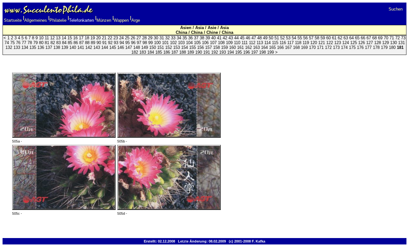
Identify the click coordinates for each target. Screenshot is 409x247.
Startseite (13, 20)
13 (58, 37)
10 (41, 37)
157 (208, 47)
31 (161, 37)
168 (296, 47)
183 (142, 52)
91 (104, 42)
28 (144, 37)
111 (245, 42)
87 (81, 42)
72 (397, 37)
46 (248, 37)
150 (152, 47)
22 (110, 37)
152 (168, 47)
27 (138, 37)
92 (110, 42)
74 (6, 42)
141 (80, 47)
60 (328, 37)
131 (401, 42)
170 (312, 47)
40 (213, 37)
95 (127, 42)
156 (200, 47)
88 (87, 42)
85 (70, 42)
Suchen (396, 9)
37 (196, 37)
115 (275, 42)
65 (357, 37)
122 (329, 42)
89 (93, 42)
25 (127, 37)
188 (182, 52)
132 (8, 47)
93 (116, 42)
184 (150, 52)
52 (282, 37)
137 (48, 47)
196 (246, 52)
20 (98, 37)
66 (363, 37)
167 (288, 47)
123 (337, 42)
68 (374, 37)
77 (24, 42)
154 (184, 47)
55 (299, 37)
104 (189, 42)
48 (259, 37)
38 (202, 37)
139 (64, 47)
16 (75, 37)
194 (230, 52)
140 (72, 47)
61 (334, 37)
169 (304, 47)
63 (345, 37)
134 (24, 47)
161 (240, 47)
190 (198, 52)
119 (306, 42)
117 (290, 42)
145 (112, 47)
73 (403, 37)
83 (58, 42)
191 (206, 52)
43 (230, 37)
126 (361, 42)
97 (139, 42)
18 (87, 37)
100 (157, 42)
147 (128, 47)
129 (385, 42)
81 (47, 42)
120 (313, 42)
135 (32, 47)
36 (190, 37)
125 (353, 42)
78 (29, 42)
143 (96, 47)
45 (242, 37)
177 (368, 47)
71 (392, 37)
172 (328, 47)
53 (288, 37)
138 (56, 47)
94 (122, 42)
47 (253, 37)
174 (344, 47)
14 (64, 37)
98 (145, 42)
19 (92, 37)
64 (351, 37)
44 (236, 37)
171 (320, 47)
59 (322, 37)
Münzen (103, 20)
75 (12, 42)
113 (260, 42)
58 (317, 37)
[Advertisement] (204, 60)
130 (393, 42)
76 (18, 42)
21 (104, 37)
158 (216, 47)
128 (377, 42)
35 (184, 37)
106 (205, 42)
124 (345, 42)
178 (376, 47)
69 (380, 37)
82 (52, 42)
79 (35, 42)
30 (156, 37)
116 (283, 42)
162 (248, 47)
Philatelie (58, 20)
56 (305, 37)
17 (81, 37)
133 (16, 47)
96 (133, 42)
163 (256, 47)
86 (75, 42)
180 (392, 47)
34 (179, 37)
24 (121, 37)
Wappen (121, 20)
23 (115, 37)
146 (120, 47)
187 (174, 52)
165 (272, 47)
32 (167, 37)
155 (192, 47)
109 (229, 42)
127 (369, 42)
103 (181, 42)
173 (336, 47)
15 (69, 37)
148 (136, 47)
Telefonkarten (81, 20)
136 (40, 47)
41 (219, 37)
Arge (135, 20)
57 (311, 37)
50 (271, 37)
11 (47, 37)
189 (190, 52)
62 (340, 37)
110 (237, 42)
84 (64, 42)
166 (280, 47)
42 (225, 37)
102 (173, 42)
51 (276, 37)
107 (213, 42)
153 (176, 47)
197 (254, 52)
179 (384, 47)
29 (150, 37)
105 (197, 42)
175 (352, 47)
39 (207, 37)
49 (265, 37)
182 (134, 52)
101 (165, 42)
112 (252, 42)
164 (264, 47)
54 (294, 37)
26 (133, 37)
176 (360, 47)
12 (52, 37)
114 (267, 42)
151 (160, 47)
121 (321, 42)
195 (238, 52)
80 (41, 42)
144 (104, 47)
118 (298, 42)
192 (214, 52)
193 (222, 52)
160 (232, 47)
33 (173, 37)
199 (270, 52)
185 (158, 52)
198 (262, 52)
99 (150, 42)
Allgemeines (35, 20)
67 (369, 37)
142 (88, 47)
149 (144, 47)
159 (224, 47)
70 (386, 37)
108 (221, 42)
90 (98, 42)
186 (166, 52)
